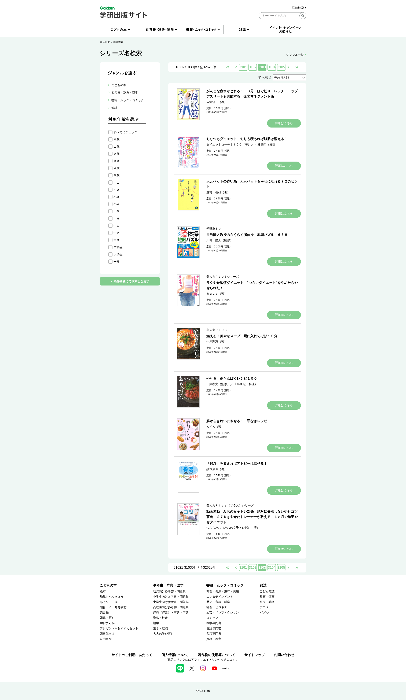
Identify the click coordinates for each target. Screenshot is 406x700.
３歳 (116, 161)
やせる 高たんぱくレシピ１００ (231, 378)
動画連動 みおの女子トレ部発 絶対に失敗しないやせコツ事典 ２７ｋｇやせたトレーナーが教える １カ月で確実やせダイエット (252, 517)
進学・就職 (160, 628)
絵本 (103, 591)
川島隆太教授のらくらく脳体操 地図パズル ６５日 (247, 234)
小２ (116, 189)
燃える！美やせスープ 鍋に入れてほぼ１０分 (241, 336)
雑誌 (263, 585)
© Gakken (203, 690)
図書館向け (107, 633)
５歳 (116, 175)
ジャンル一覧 (295, 54)
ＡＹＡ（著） (215, 426)
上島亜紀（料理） (246, 384)
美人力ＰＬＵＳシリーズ (222, 276)
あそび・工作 (109, 602)
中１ (116, 225)
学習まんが (107, 623)
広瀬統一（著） (216, 102)
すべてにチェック (125, 132)
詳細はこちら (284, 123)
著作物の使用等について (216, 655)
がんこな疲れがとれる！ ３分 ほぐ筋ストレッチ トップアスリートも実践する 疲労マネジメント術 (252, 93)
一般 (116, 261)
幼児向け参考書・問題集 (169, 591)
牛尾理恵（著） (216, 341)
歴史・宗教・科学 (218, 602)
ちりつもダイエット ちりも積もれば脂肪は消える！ (247, 139)
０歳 (116, 139)
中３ (116, 240)
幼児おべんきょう (111, 596)
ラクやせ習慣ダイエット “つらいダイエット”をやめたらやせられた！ (252, 285)
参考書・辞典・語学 (168, 585)
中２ (116, 233)
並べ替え (265, 77)
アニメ (264, 607)
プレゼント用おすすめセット (119, 628)
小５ (116, 211)
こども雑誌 (267, 591)
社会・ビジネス (216, 607)
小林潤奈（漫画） (266, 144)
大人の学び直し (163, 633)
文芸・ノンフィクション (222, 612)
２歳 (116, 153)
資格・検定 (160, 617)
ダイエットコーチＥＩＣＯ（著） (228, 144)
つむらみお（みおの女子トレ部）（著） (233, 527)
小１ (116, 182)
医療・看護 (267, 602)
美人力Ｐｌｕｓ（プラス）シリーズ (230, 505)
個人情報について (175, 655)
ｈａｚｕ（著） (216, 293)
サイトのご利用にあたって (132, 655)
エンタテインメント (219, 596)
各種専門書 (213, 633)
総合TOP (105, 42)
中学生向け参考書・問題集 (171, 602)
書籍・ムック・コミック (225, 585)
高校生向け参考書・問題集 (171, 607)
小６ (116, 218)
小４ (116, 204)
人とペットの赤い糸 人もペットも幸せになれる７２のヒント (252, 184)
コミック (212, 617)
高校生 (118, 247)
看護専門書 (213, 628)
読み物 (104, 612)
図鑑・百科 (107, 617)
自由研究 (106, 639)
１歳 (116, 146)
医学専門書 (213, 623)
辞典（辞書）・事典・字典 (171, 612)
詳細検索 (298, 8)
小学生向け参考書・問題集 (171, 596)
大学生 (118, 254)
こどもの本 (108, 585)
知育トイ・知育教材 (113, 607)
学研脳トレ (213, 228)
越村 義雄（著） (218, 192)
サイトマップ (254, 655)
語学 (156, 623)
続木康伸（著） (216, 469)
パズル (264, 612)
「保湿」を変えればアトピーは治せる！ (236, 463)
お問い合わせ (284, 655)
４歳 (116, 168)
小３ (116, 197)
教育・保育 (267, 596)
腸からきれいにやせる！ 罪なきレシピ (236, 421)
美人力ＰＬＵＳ (216, 330)
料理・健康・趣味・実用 (222, 591)
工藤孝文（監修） (218, 384)
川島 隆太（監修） (219, 240)
